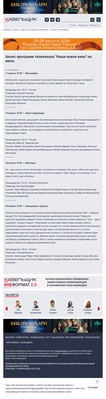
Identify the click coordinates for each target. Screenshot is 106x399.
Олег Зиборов (18, 311)
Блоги (16, 30)
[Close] (97, 381)
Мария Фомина (53, 311)
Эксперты (12, 294)
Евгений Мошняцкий (35, 311)
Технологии (92, 337)
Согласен (93, 387)
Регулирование (74, 337)
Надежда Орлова (88, 311)
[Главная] (21, 20)
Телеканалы (37, 337)
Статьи (53, 30)
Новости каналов (39, 30)
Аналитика (57, 337)
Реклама (82, 25)
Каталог (10, 337)
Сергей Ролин (70, 311)
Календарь (26, 342)
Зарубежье (12, 342)
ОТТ (48, 337)
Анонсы (7, 30)
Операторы (22, 337)
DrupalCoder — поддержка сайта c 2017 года (22, 368)
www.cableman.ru (61, 351)
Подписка (94, 25)
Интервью (63, 30)
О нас (73, 25)
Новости (24, 30)
